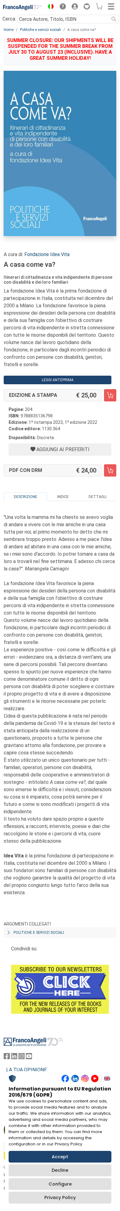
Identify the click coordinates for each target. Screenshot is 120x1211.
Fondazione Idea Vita (47, 254)
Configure (60, 1184)
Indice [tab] (63, 497)
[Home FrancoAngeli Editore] (22, 7)
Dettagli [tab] (97, 497)
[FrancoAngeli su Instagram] (21, 1057)
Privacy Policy (60, 1197)
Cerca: (9, 19)
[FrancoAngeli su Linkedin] (14, 1057)
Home (9, 30)
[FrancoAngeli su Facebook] (7, 1057)
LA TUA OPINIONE (26, 1070)
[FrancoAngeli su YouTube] (29, 1057)
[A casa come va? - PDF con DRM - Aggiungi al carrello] (110, 470)
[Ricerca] (114, 19)
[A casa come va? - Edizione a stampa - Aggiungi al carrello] (110, 395)
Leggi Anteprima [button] (58, 380)
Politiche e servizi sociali (40, 30)
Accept (60, 1157)
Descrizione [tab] (25, 497)
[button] (49, 7)
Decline (60, 1170)
